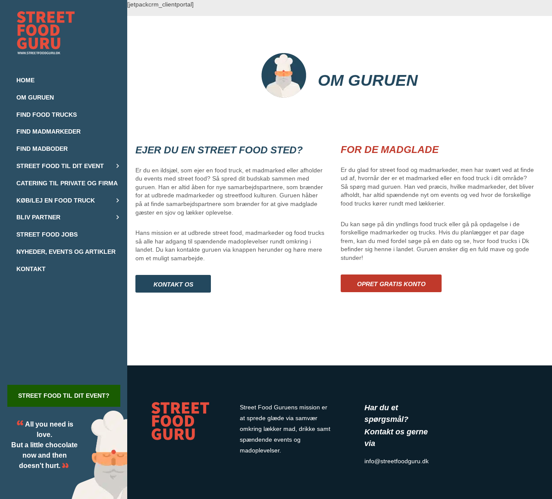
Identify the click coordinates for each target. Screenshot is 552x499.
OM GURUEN (368, 80)
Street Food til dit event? (64, 395)
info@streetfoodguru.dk (396, 461)
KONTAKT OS (173, 284)
